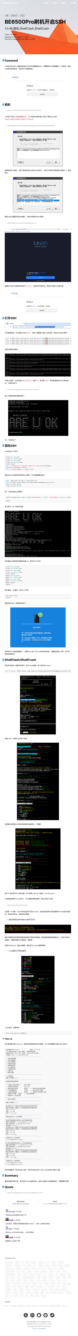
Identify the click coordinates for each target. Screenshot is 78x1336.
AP (64, 1280)
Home (46, 3)
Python (8, 1286)
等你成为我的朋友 (55, 1306)
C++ (48, 1262)
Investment (36, 1289)
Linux (29, 1265)
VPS (40, 1268)
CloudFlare (16, 1283)
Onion (15, 1289)
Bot (69, 1283)
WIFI (28, 1283)
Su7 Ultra (68, 1292)
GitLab (15, 1292)
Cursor (28, 1289)
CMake (61, 1292)
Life (41, 1283)
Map (64, 1277)
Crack (25, 1274)
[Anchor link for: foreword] (2, 60)
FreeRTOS (60, 1262)
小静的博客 (13, 1306)
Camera (35, 1283)
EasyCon (62, 1274)
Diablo (46, 1283)
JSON (12, 1280)
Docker (51, 1271)
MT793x (51, 1286)
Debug (57, 1289)
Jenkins (20, 1286)
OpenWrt (8, 1289)
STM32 (54, 1265)
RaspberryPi (9, 1262)
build (47, 1292)
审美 (32, 1296)
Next (55, 1203)
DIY (23, 1283)
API (18, 1271)
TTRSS (64, 1271)
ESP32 (32, 1286)
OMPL (33, 1268)
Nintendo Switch (10, 1274)
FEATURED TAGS (10, 1258)
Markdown (9, 1265)
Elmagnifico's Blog (10, 3)
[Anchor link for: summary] (2, 1175)
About (64, 3)
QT (44, 1268)
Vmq (14, 1286)
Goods (31, 1280)
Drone (21, 1292)
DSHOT (39, 1274)
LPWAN (67, 1265)
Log (7, 1280)
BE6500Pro (14, 15)
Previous (20, 1203)
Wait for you (65, 1306)
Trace (19, 1274)
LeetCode (41, 1262)
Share (38, 1280)
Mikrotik (8, 1292)
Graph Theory (9, 1268)
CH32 (63, 1286)
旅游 (69, 1277)
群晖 (44, 1277)
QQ (64, 1283)
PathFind (26, 1268)
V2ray (58, 1271)
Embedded (17, 1265)
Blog (69, 1274)
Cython (19, 1280)
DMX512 (45, 1280)
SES (59, 1283)
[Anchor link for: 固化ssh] (2, 445)
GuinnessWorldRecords (29, 1277)
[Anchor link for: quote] (2, 1187)
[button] (73, 3)
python (33, 1262)
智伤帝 (7, 1306)
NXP (58, 1286)
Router (22, 15)
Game (59, 1280)
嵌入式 (17, 1262)
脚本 (27, 1262)
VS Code (35, 1292)
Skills (37, 1296)
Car (7, 1296)
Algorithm (18, 1268)
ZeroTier (51, 1277)
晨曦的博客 (21, 1306)
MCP (16, 1296)
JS (56, 1268)
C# (56, 1274)
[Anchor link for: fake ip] (3, 1039)
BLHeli (32, 1274)
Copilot (21, 1289)
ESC (45, 1274)
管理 (42, 1292)
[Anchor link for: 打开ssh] (2, 318)
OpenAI (28, 1292)
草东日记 (35, 1306)
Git (22, 1262)
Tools (47, 1265)
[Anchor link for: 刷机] (2, 104)
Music (50, 1274)
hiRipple (28, 1306)
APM (53, 1262)
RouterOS (64, 1289)
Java (23, 1271)
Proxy (12, 1277)
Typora (58, 1277)
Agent (43, 1296)
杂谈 (7, 1277)
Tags (55, 3)
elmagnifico (42, 1328)
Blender (52, 1280)
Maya (60, 1265)
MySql (36, 1271)
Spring (29, 1271)
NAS (39, 1277)
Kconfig (54, 1292)
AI (11, 1296)
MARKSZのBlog (44, 1306)
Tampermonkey (10, 1271)
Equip (25, 1280)
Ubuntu (41, 1265)
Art (27, 1296)
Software (39, 1286)
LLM (22, 1296)
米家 (7, 15)
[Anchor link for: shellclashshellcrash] (2, 659)
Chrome (62, 1268)
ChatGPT (44, 1289)
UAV (18, 1277)
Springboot (44, 1271)
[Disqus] (38, 1232)
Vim (35, 1265)
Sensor (53, 1283)
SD (24, 1265)
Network (8, 1283)
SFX (51, 1289)
